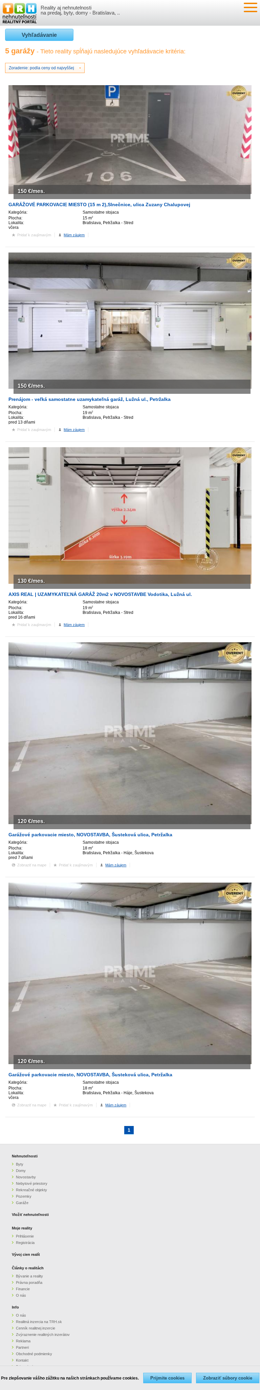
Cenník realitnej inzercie (35, 1328)
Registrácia (25, 1243)
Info (15, 1307)
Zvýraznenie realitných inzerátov (43, 1335)
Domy (21, 1171)
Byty (19, 1164)
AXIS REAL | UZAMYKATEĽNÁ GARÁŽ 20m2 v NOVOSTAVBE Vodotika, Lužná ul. (100, 594)
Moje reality (22, 1228)
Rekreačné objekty (31, 1190)
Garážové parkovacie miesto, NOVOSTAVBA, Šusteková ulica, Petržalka (90, 834)
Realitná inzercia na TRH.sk (39, 1322)
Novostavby (26, 1177)
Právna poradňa (29, 1282)
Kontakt (22, 1360)
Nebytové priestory (31, 1183)
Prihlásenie (25, 1236)
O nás (21, 1295)
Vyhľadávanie (39, 35)
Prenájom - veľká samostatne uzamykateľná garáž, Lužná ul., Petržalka (89, 399)
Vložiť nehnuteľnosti (30, 1215)
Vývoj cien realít (26, 1254)
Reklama (23, 1341)
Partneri (22, 1347)
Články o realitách (28, 1268)
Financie (23, 1289)
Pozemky (23, 1196)
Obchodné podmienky (34, 1354)
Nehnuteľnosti (25, 1156)
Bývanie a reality (29, 1276)
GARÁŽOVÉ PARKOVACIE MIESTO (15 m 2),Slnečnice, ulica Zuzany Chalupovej (99, 204)
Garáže (22, 1203)
